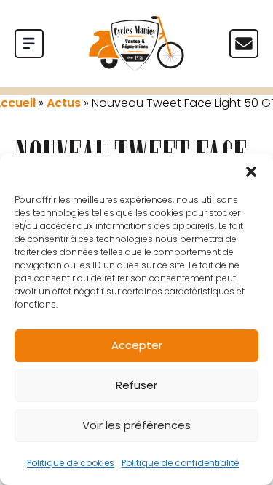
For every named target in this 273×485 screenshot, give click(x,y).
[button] (251, 171)
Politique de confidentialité (180, 463)
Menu (243, 43)
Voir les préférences (136, 425)
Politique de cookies (70, 463)
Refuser (136, 385)
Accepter (136, 345)
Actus (64, 103)
